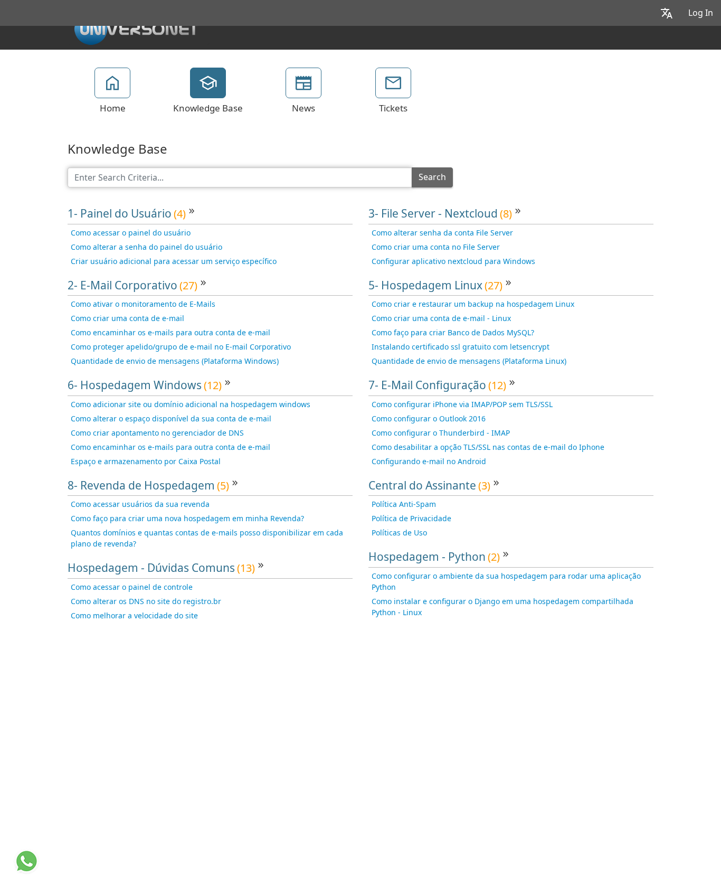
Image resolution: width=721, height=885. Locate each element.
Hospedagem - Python (434, 557)
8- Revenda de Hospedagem (148, 485)
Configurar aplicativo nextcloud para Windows (453, 261)
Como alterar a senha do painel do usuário (146, 247)
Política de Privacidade (411, 518)
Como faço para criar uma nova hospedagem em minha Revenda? (187, 518)
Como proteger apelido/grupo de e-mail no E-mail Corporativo (181, 347)
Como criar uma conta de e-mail (127, 318)
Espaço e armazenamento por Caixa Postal (146, 461)
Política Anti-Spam (404, 504)
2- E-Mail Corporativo (132, 285)
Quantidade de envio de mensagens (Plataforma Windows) (175, 361)
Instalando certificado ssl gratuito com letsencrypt (460, 347)
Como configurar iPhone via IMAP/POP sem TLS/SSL (462, 404)
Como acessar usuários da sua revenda (140, 504)
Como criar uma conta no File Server (436, 247)
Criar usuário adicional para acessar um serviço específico (174, 261)
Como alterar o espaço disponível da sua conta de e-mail (171, 419)
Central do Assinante (429, 485)
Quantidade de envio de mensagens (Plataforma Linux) (469, 361)
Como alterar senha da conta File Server (442, 233)
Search (432, 177)
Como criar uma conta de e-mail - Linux (441, 318)
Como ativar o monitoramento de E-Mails (143, 304)
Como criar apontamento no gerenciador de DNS (157, 433)
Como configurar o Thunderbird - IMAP (441, 433)
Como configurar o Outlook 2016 (429, 419)
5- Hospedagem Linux (435, 285)
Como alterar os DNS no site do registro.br (146, 601)
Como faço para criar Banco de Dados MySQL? (453, 332)
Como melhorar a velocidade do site (134, 615)
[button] (666, 13)
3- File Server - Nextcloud (440, 214)
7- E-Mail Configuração (437, 385)
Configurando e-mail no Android (429, 461)
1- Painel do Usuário (127, 214)
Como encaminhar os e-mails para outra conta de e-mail (170, 332)
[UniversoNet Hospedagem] (136, 27)
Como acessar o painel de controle (132, 587)
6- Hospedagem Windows (145, 385)
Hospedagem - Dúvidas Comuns (161, 568)
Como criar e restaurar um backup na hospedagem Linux (473, 304)
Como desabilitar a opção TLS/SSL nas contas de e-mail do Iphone (488, 447)
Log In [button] (700, 13)
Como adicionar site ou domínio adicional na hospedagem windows (190, 404)
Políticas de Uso (399, 533)
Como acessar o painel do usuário (131, 233)
